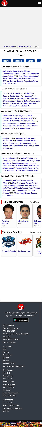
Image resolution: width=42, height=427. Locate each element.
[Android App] (21, 322)
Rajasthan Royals (9, 363)
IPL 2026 (6, 337)
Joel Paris (29, 161)
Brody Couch (23, 165)
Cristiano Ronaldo (9, 396)
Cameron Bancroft (10, 158)
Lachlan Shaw (21, 190)
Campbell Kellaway (23, 138)
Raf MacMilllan (15, 106)
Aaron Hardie (33, 168)
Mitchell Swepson (14, 78)
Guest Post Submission (11, 405)
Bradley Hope (30, 96)
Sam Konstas (7, 180)
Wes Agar (21, 128)
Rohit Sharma (8, 376)
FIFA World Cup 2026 (10, 339)
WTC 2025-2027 (9, 331)
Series (12, 47)
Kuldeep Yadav (8, 387)
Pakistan (6, 360)
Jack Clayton (7, 71)
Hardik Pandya (8, 381)
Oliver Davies (19, 193)
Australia (6, 352)
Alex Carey (28, 118)
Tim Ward (16, 93)
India (4, 349)
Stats (30, 60)
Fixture (18, 60)
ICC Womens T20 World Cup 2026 (15, 334)
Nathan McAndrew (18, 121)
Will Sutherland (25, 143)
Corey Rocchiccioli (14, 163)
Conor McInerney (9, 126)
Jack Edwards (8, 188)
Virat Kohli (6, 373)
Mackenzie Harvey (10, 116)
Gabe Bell (25, 106)
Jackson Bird (27, 103)
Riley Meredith (20, 98)
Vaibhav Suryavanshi (10, 393)
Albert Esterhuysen (10, 165)
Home (6, 47)
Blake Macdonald (23, 141)
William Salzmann (21, 188)
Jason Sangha (18, 118)
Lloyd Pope (30, 128)
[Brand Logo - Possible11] (21, 310)
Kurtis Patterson (19, 180)
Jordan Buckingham (10, 123)
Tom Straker (11, 83)
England (6, 358)
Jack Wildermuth (25, 76)
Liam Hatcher (33, 185)
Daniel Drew (21, 126)
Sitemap (6, 411)
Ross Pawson (8, 195)
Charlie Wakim (15, 96)
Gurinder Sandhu (16, 81)
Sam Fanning (34, 165)
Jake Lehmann (32, 126)
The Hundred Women (10, 328)
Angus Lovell (29, 81)
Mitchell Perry (13, 143)
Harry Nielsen (8, 128)
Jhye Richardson (9, 170)
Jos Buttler (7, 390)
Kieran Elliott (17, 103)
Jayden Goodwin (9, 168)
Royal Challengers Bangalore (13, 366)
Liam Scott (7, 121)
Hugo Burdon (18, 71)
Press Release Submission (12, 408)
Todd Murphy (33, 146)
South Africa (7, 355)
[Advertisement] (21, 26)
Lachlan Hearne (33, 73)
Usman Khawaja (20, 73)
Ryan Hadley (12, 185)
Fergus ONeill (22, 146)
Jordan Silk (25, 93)
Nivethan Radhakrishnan (26, 101)
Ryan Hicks (7, 190)
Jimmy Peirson (8, 76)
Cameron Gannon (29, 163)
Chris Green (16, 183)
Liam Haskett (21, 170)
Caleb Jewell (7, 93)
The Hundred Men (9, 342)
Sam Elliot (13, 146)
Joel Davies (26, 183)
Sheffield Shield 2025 (24, 47)
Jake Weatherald (33, 98)
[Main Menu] (39, 3)
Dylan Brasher (8, 148)
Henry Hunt (21, 116)
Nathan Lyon (23, 185)
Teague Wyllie (21, 168)
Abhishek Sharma (9, 384)
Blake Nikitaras (34, 188)
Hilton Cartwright (18, 161)
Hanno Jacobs (31, 121)
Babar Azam (7, 379)
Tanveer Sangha (30, 193)
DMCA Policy (7, 402)
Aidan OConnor (8, 98)
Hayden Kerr (26, 78)
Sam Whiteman (27, 158)
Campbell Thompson (27, 123)
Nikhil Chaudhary (9, 101)
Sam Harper (7, 138)
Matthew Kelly (32, 170)
